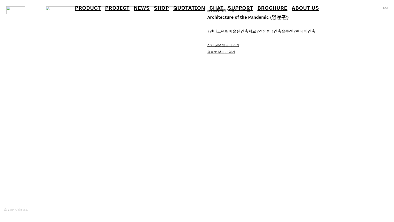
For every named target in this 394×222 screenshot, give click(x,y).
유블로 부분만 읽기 (221, 52)
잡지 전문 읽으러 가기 (223, 45)
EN (385, 8)
